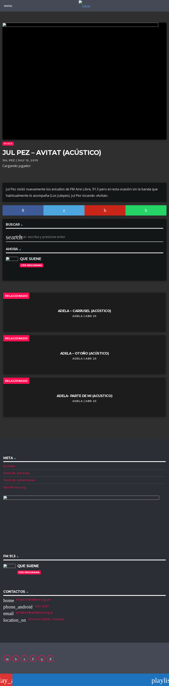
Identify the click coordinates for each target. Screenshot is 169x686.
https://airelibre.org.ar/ (33, 599)
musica (8, 143)
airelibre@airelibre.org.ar (34, 612)
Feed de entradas (16, 473)
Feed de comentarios (19, 480)
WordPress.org (14, 487)
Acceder (9, 466)
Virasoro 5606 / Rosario (46, 619)
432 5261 (42, 606)
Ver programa (31, 265)
